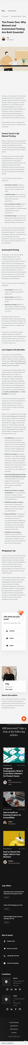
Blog (3, 11)
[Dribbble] (20, 989)
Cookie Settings (14, 1022)
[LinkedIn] (11, 989)
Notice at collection (7, 1043)
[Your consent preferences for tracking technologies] (25, 1042)
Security (14, 1032)
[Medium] (15, 989)
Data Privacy (14, 1029)
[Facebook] (15, 1009)
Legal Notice (14, 1026)
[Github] (20, 1009)
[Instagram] (7, 989)
